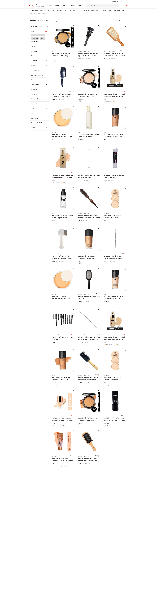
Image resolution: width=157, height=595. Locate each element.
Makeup (42, 10)
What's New (34, 10)
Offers (64, 5)
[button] (38, 11)
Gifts (123, 10)
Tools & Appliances (83, 10)
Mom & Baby (94, 10)
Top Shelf (72, 5)
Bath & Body (72, 10)
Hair (53, 10)
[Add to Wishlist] (73, 26)
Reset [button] (45, 31)
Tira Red (57, 5)
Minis (109, 10)
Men (65, 10)
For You (80, 5)
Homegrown (116, 10)
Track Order (115, 1)
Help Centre (123, 1)
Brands (49, 5)
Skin (48, 10)
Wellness (103, 10)
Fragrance (59, 10)
